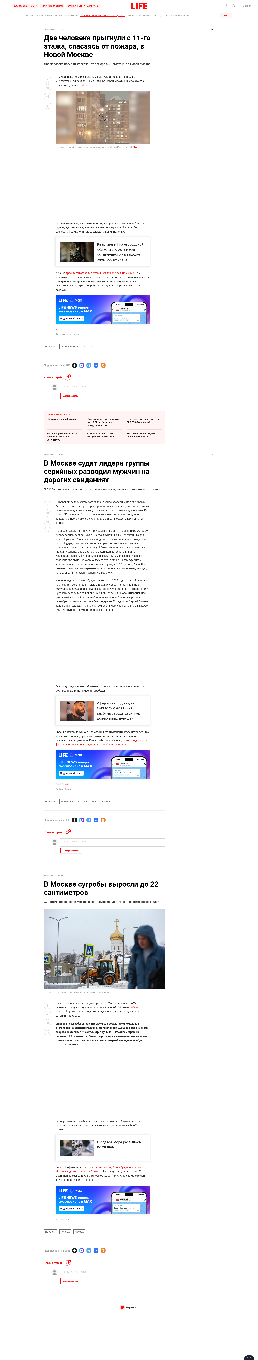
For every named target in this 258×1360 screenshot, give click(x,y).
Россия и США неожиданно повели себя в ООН (142, 435)
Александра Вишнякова (68, 334)
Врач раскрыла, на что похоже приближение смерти (144, 1320)
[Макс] (82, 365)
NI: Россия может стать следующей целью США (100, 435)
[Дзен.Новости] (74, 365)
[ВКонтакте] (96, 365)
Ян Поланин (63, 1219)
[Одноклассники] (103, 365)
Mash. (85, 85)
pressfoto (67, 784)
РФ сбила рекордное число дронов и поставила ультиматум (62, 436)
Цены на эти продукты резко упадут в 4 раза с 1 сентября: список (143, 1307)
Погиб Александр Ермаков (62, 419)
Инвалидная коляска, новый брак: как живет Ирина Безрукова (103, 1322)
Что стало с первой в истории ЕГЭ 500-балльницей (143, 420)
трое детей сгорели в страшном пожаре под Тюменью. (100, 273)
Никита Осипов (64, 789)
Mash (135, 147)
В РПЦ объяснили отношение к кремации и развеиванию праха (64, 1307)
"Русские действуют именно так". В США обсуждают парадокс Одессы (103, 422)
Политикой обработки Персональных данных (102, 15)
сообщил (133, 1007)
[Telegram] (89, 365)
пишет (60, 514)
